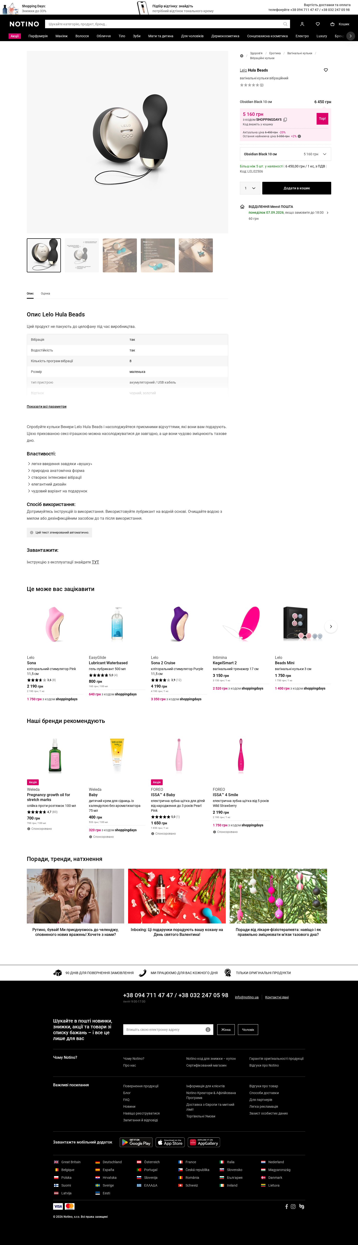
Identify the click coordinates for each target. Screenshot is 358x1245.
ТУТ (95, 562)
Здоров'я (256, 53)
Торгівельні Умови (200, 1116)
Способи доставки (264, 1093)
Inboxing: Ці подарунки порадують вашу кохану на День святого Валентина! (177, 932)
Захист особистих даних (268, 1113)
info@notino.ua (247, 997)
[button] (127, 142)
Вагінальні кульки (299, 53)
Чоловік (248, 1030)
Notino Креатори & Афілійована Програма (211, 1095)
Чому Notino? (133, 1059)
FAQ (126, 1100)
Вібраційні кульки (262, 58)
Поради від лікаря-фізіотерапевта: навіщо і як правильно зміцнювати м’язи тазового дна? (278, 932)
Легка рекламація (263, 1106)
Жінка (226, 1030)
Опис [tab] (30, 293)
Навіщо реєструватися (141, 1113)
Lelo (243, 70)
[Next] (331, 626)
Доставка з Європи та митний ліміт (210, 1107)
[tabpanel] (127, 446)
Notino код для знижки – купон (211, 1059)
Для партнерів (260, 1100)
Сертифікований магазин (206, 1065)
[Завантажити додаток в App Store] (170, 1142)
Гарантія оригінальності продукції (276, 1059)
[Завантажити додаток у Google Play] (136, 1142)
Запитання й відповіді (140, 1120)
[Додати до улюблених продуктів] (325, 70)
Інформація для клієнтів (205, 1086)
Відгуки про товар (263, 1086)
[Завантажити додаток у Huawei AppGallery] (204, 1142)
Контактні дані (277, 997)
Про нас (129, 1065)
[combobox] (250, 188)
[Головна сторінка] (242, 56)
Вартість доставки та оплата (327, 5)
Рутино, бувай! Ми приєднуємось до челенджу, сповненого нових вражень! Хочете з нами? (75, 932)
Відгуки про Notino (264, 1065)
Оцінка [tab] (45, 293)
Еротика (275, 53)
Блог (127, 1093)
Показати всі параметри (46, 406)
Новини (129, 1106)
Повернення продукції (140, 1086)
